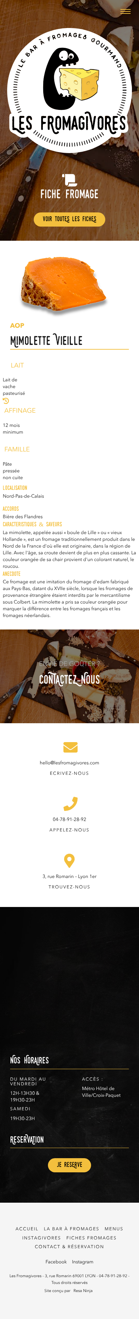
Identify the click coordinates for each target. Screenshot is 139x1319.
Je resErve (69, 1165)
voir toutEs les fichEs (69, 219)
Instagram (82, 1262)
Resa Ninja (83, 1291)
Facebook (56, 1262)
